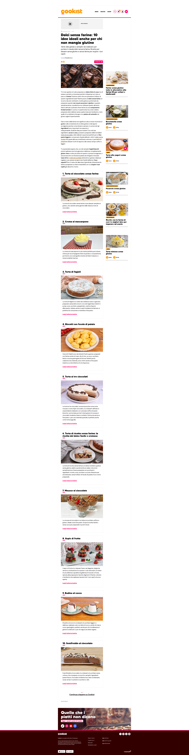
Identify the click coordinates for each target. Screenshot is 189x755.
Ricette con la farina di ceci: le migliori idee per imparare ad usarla (116, 222)
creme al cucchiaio (76, 158)
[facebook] (75, 726)
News (96, 11)
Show (109, 11)
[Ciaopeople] (127, 751)
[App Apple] (61, 751)
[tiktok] (62, 726)
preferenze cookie (92, 745)
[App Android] (69, 751)
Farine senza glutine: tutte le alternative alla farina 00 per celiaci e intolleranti (116, 91)
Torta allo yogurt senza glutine (116, 156)
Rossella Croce (68, 58)
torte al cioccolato (67, 135)
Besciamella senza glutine (114, 123)
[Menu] (126, 11)
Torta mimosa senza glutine (114, 253)
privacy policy (91, 738)
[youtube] (71, 726)
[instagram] (66, 726)
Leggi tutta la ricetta (70, 212)
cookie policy (91, 740)
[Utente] (122, 11)
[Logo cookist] (71, 12)
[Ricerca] (114, 11)
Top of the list (64, 701)
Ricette (103, 11)
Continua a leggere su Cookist (81, 694)
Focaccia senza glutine (116, 189)
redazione (90, 742)
